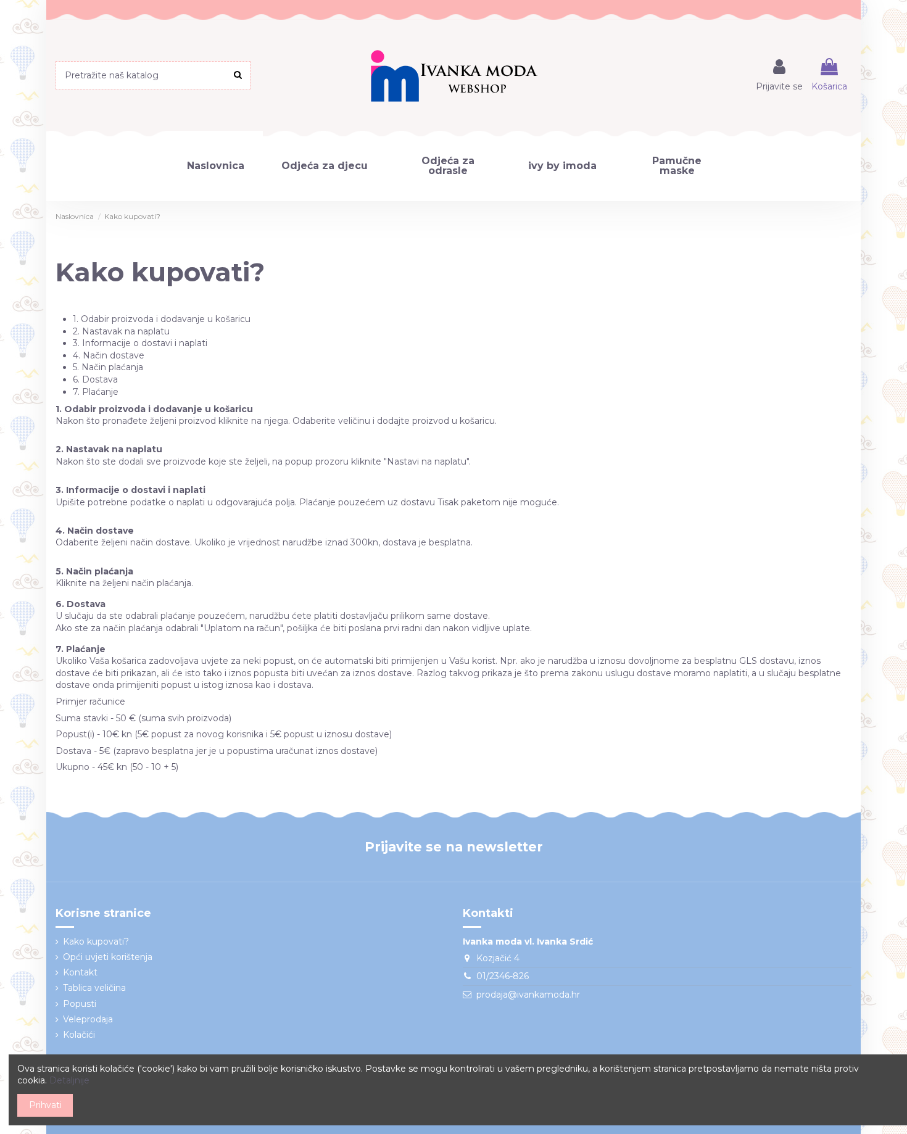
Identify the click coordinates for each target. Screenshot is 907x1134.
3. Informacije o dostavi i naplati (140, 343)
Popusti (79, 1003)
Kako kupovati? (96, 941)
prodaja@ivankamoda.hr (528, 994)
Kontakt (80, 972)
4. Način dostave (108, 355)
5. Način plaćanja (108, 367)
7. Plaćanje (95, 391)
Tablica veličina (94, 987)
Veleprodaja (88, 1019)
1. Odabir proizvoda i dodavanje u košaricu (162, 319)
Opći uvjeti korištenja (107, 956)
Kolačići (79, 1034)
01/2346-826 (502, 976)
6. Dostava (95, 379)
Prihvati (45, 1105)
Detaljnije (69, 1080)
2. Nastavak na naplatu (121, 331)
